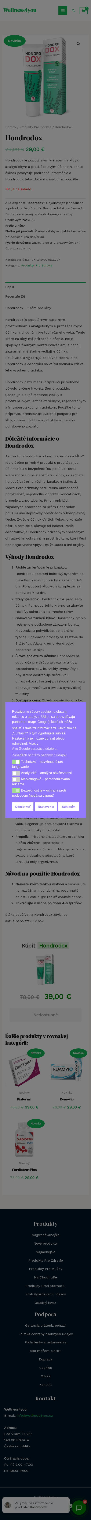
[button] (16, 762)
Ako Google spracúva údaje (33, 748)
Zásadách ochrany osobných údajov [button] (39, 755)
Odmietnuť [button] (23, 806)
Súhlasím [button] (68, 806)
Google (42, 722)
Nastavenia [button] (46, 806)
